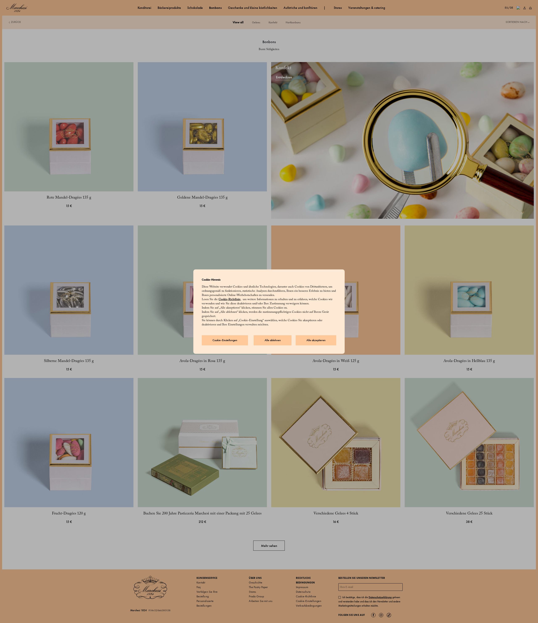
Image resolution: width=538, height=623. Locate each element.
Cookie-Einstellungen (224, 340)
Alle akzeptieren (316, 340)
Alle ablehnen (273, 340)
